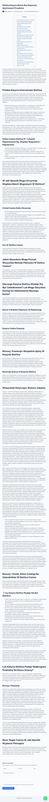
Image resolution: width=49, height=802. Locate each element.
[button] (45, 798)
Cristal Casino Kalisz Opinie (23, 26)
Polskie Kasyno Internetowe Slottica (25, 20)
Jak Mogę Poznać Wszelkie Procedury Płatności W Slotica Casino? (24, 31)
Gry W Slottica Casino (22, 28)
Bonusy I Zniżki (20, 65)
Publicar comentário (8, 788)
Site (34, 768)
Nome (5, 768)
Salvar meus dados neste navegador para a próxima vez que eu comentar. (19, 784)
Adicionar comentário (8, 773)
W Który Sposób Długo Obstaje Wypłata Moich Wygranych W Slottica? (24, 23)
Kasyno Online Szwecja (22, 45)
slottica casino (13, 680)
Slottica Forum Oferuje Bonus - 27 (31, 11)
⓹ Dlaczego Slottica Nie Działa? (25, 53)
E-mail (20, 768)
